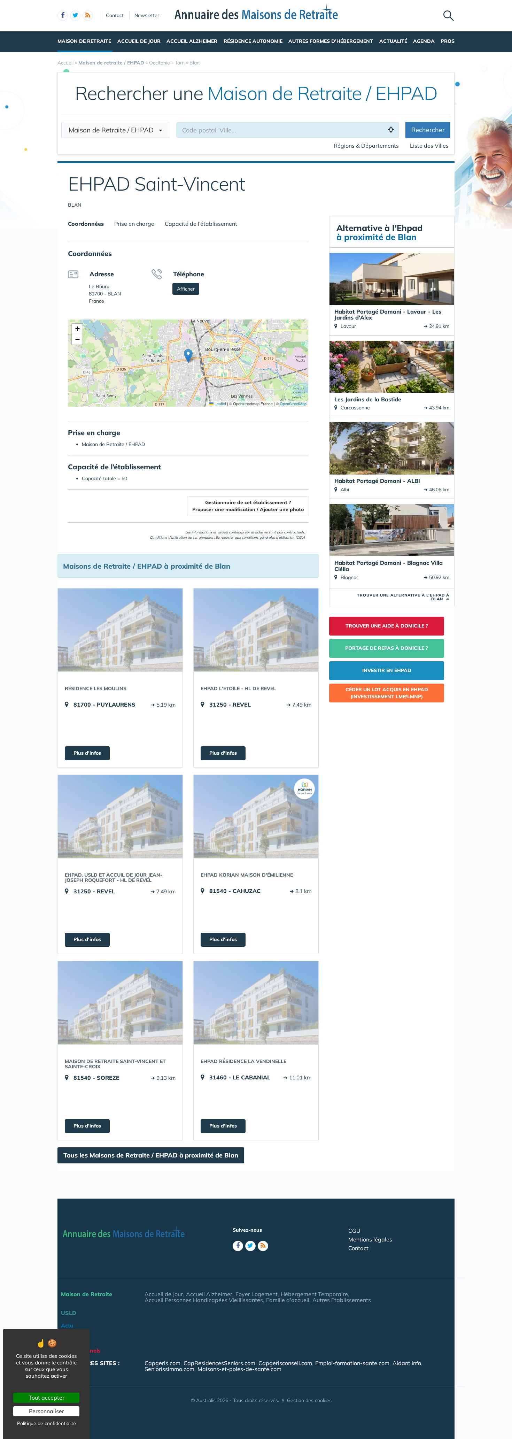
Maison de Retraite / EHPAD (114, 130)
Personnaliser (46, 1411)
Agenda (424, 41)
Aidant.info (407, 1363)
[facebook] (62, 15)
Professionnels (81, 1350)
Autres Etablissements (341, 1299)
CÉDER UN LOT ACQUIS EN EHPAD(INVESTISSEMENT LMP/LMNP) (387, 693)
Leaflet (220, 403)
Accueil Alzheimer (191, 41)
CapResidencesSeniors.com (219, 1363)
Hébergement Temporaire (314, 1294)
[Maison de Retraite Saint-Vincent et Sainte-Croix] (120, 1002)
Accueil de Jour (139, 41)
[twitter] (75, 15)
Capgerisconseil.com (285, 1363)
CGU (354, 1230)
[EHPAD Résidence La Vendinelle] (256, 1002)
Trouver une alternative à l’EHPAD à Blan (403, 597)
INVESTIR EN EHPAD (386, 670)
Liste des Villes (429, 145)
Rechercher (428, 130)
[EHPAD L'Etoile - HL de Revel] (256, 629)
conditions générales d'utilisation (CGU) (273, 537)
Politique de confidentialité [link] (46, 1423)
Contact (115, 15)
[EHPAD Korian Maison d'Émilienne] (256, 816)
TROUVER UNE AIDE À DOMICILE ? (387, 626)
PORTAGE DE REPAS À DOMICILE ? (386, 648)
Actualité (393, 41)
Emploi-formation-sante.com (352, 1363)
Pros (448, 41)
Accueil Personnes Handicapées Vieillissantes (204, 1299)
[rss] (88, 15)
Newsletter (146, 15)
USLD (68, 1313)
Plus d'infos (87, 753)
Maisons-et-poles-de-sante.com (239, 1368)
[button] (188, 356)
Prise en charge (134, 223)
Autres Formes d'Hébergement (330, 41)
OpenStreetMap (293, 403)
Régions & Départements (366, 145)
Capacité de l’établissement (201, 223)
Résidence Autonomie (253, 41)
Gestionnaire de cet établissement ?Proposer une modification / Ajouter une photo (248, 506)
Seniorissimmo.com (169, 1368)
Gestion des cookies (309, 1400)
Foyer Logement (256, 1294)
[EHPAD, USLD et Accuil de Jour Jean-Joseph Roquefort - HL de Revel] (120, 816)
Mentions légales (370, 1239)
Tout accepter (46, 1397)
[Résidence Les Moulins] (120, 629)
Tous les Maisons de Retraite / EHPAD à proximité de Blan (150, 1155)
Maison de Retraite (84, 41)
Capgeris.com (162, 1363)
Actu (67, 1325)
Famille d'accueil (287, 1299)
